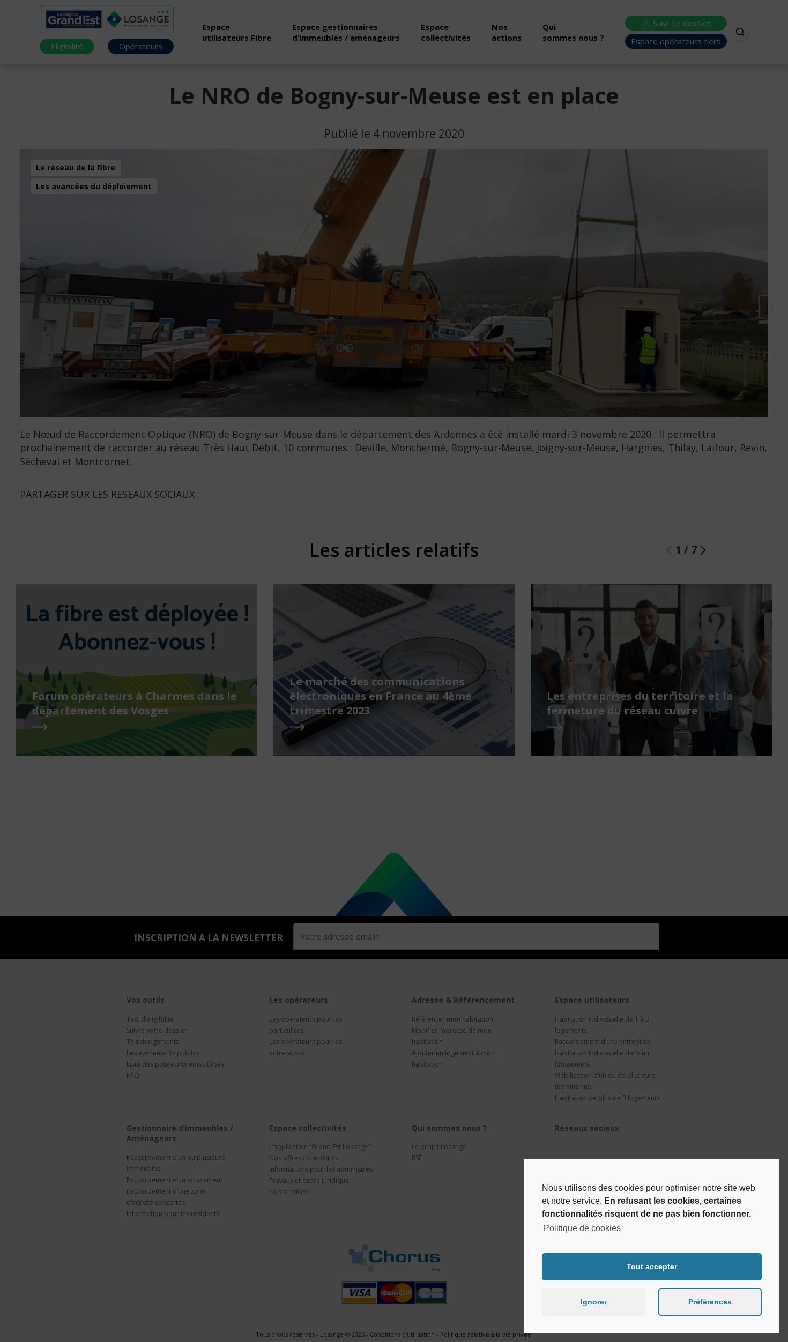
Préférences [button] (710, 1302)
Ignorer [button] (594, 1302)
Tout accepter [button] (652, 1266)
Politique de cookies (582, 1228)
